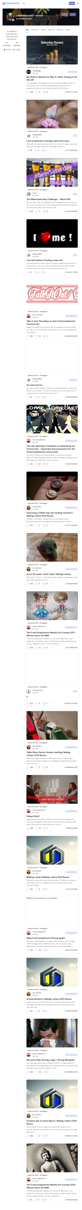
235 (31, 1072)
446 (31, 92)
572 (31, 703)
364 (31, 1136)
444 (31, 211)
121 (31, 397)
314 (31, 1011)
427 (31, 889)
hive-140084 (37, 315)
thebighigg (36, 71)
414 (31, 464)
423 (31, 584)
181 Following (6, 44)
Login (72, 3)
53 (40, 464)
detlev (34, 193)
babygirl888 (37, 135)
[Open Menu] (77, 3)
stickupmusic (37, 690)
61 (30, 272)
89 (31, 150)
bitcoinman (36, 506)
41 (40, 647)
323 (31, 525)
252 (31, 950)
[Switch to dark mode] (24, 3)
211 (31, 1200)
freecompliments (39, 440)
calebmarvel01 (32, 67)
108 (31, 336)
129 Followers (17, 44)
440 (31, 828)
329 (31, 767)
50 (40, 950)
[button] (27, 92)
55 (40, 336)
